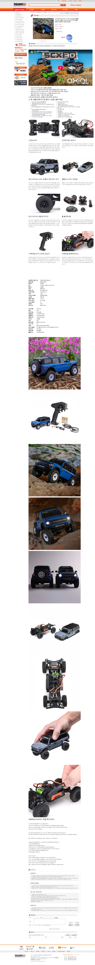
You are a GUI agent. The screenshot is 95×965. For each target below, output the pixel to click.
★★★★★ (49, 925)
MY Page (70, 0)
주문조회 (80, 0)
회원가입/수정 (64, 0)
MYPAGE (43, 951)
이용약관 (53, 951)
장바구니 (75, 0)
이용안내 (68, 951)
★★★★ (43, 925)
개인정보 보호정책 (61, 951)
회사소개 (26, 951)
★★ (36, 925)
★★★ (39, 925)
